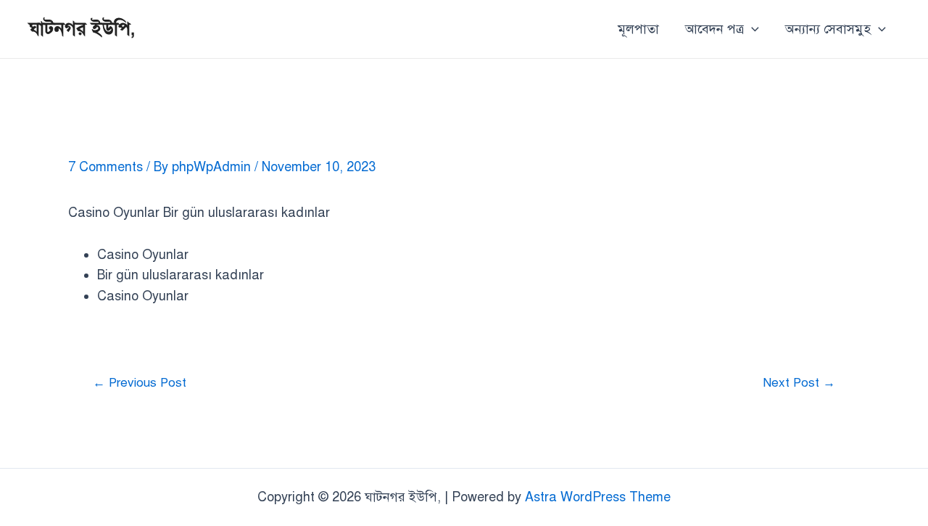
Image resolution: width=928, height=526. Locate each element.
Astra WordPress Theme (598, 497)
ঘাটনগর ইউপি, (82, 28)
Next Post (799, 383)
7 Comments (105, 167)
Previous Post (139, 383)
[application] (751, 29)
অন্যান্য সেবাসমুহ (828, 29)
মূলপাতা (638, 29)
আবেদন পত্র (714, 29)
